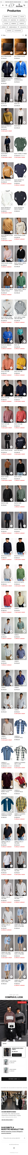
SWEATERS (13, 20)
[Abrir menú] (3, 5)
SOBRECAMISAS (13, 27)
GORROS (9, 30)
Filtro (4, 35)
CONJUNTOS (23, 27)
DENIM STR (7, 16)
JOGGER (6, 23)
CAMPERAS (22, 20)
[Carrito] (24, 5)
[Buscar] (6, 5)
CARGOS (5, 20)
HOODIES (15, 16)
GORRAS (4, 27)
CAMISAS (21, 23)
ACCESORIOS (18, 30)
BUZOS (22, 16)
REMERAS (13, 23)
